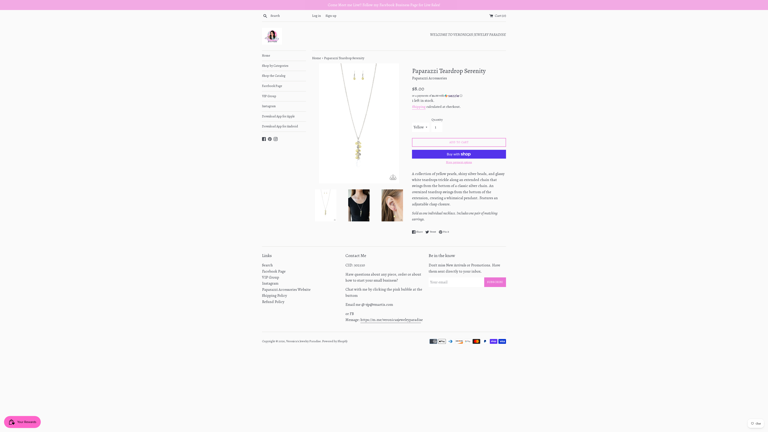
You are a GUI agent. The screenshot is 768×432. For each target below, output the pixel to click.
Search (267, 265)
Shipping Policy (274, 295)
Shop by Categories (275, 66)
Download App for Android (280, 126)
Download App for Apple (278, 116)
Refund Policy (273, 301)
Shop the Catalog (273, 76)
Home (266, 55)
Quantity (437, 120)
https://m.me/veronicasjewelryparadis (390, 319)
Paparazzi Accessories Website (286, 289)
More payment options (459, 162)
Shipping (419, 106)
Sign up (331, 15)
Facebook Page (272, 86)
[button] (459, 96)
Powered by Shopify (335, 341)
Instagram (269, 106)
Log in (316, 15)
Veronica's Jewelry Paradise (303, 341)
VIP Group (269, 96)
